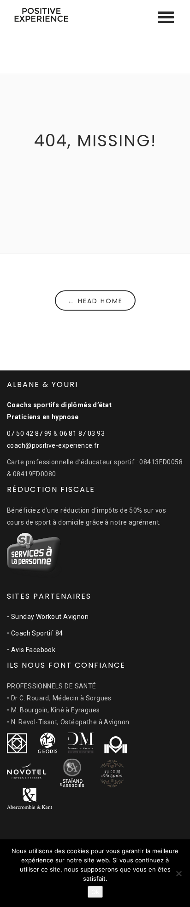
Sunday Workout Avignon (50, 616)
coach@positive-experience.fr (53, 445)
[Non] (178, 873)
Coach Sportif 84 (37, 633)
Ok (95, 891)
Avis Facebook (33, 649)
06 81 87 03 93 (82, 433)
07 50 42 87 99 (29, 433)
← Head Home (95, 301)
